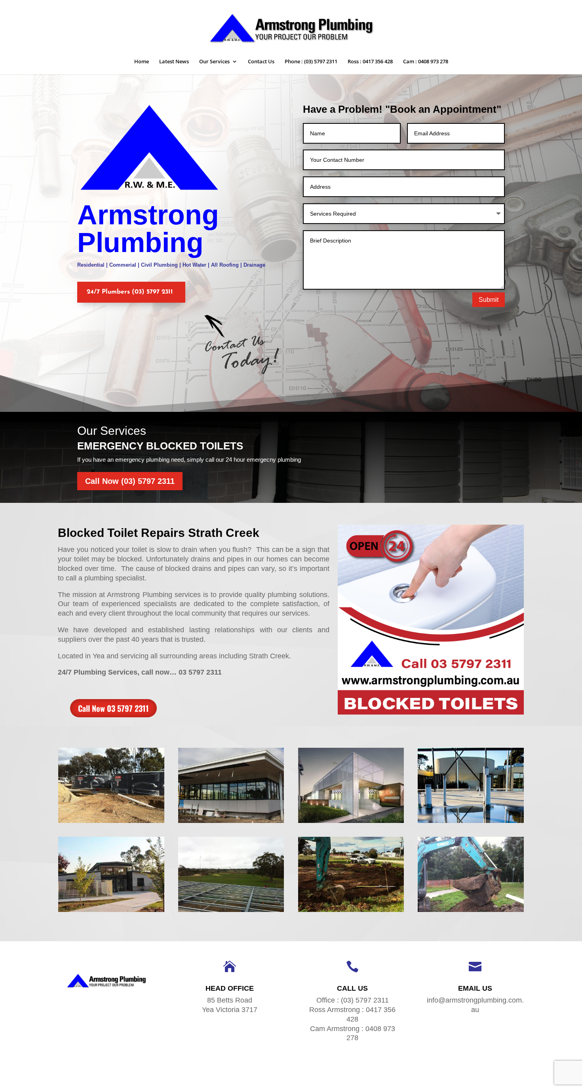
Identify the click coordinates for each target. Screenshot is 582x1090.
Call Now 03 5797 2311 (113, 708)
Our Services (214, 62)
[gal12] (111, 823)
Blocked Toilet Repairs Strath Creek (158, 532)
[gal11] (231, 823)
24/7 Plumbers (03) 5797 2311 (130, 292)
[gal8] (111, 912)
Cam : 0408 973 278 (425, 62)
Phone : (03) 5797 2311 (311, 62)
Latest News (174, 62)
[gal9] (471, 823)
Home (141, 62)
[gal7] (231, 912)
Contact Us (261, 62)
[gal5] (471, 912)
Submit (488, 299)
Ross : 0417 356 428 (370, 62)
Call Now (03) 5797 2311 (130, 481)
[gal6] (351, 912)
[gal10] (351, 823)
